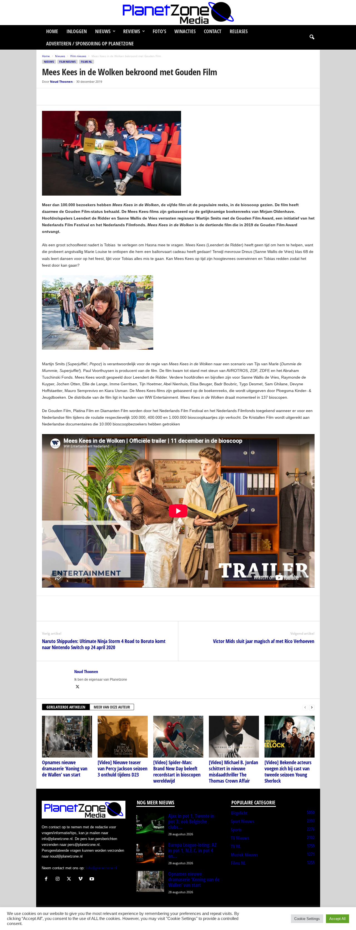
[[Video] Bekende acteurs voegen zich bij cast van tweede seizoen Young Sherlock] (289, 737)
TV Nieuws (240, 838)
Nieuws (102, 31)
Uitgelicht (239, 813)
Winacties (185, 31)
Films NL (86, 62)
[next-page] (312, 707)
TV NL (236, 846)
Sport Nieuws (242, 821)
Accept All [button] (337, 919)
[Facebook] (47, 96)
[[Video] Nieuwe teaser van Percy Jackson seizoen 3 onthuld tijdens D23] (123, 737)
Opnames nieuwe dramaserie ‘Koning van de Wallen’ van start (64, 768)
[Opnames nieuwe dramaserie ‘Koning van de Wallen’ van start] (67, 737)
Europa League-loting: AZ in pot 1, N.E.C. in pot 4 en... (192, 850)
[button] (312, 37)
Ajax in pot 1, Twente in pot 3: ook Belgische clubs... (191, 821)
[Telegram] (86, 96)
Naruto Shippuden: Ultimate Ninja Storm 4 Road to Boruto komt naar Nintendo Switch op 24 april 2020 (103, 644)
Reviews (131, 31)
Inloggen (76, 31)
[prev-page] (305, 707)
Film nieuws (78, 56)
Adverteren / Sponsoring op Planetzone (90, 43)
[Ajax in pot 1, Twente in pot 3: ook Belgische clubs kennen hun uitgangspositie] (150, 823)
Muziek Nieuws (244, 855)
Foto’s (159, 31)
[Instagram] (59, 879)
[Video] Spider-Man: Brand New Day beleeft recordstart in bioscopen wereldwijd (177, 771)
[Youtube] (92, 879)
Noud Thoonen (61, 81)
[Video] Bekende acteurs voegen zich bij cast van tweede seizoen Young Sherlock (288, 771)
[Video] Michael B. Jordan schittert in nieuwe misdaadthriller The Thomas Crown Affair (233, 771)
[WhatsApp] (73, 96)
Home (52, 31)
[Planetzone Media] (178, 12)
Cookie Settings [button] (307, 919)
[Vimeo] (81, 879)
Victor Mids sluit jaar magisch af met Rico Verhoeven (263, 641)
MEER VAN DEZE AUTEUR (112, 707)
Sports (236, 830)
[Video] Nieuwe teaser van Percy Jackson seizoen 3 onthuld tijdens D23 (122, 768)
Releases (239, 31)
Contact (212, 31)
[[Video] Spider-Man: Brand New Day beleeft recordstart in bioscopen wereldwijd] (178, 737)
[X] (60, 96)
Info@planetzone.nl (101, 868)
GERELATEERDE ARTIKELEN (65, 707)
